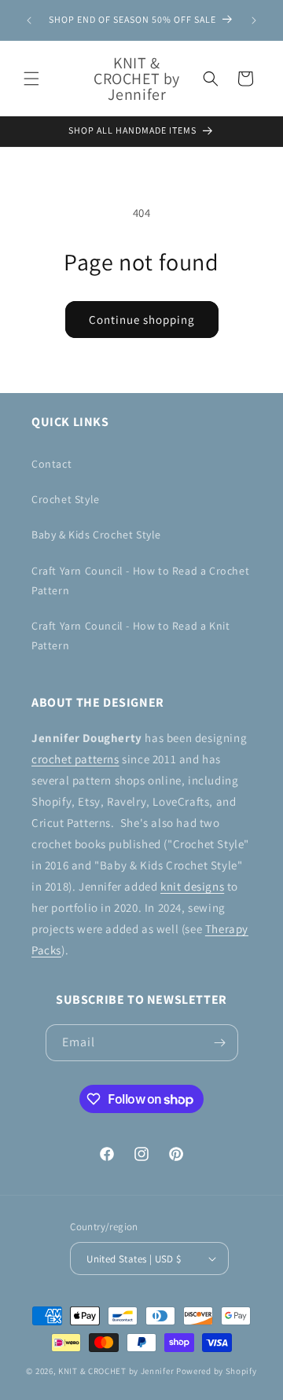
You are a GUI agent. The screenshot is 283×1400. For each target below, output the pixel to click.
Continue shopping (142, 319)
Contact (51, 464)
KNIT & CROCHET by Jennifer (116, 1370)
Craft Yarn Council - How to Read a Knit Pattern (130, 635)
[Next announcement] (254, 20)
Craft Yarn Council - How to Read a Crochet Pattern (140, 580)
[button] (31, 78)
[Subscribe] (220, 1042)
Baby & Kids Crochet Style (96, 534)
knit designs (192, 886)
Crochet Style (65, 499)
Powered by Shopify (216, 1370)
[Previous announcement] (29, 20)
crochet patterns (75, 758)
